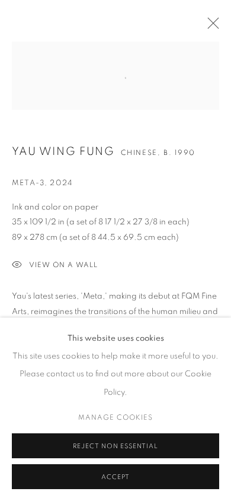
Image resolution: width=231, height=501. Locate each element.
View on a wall (63, 264)
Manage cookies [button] (115, 417)
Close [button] (210, 27)
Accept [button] (115, 477)
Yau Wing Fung (63, 151)
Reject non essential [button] (115, 446)
